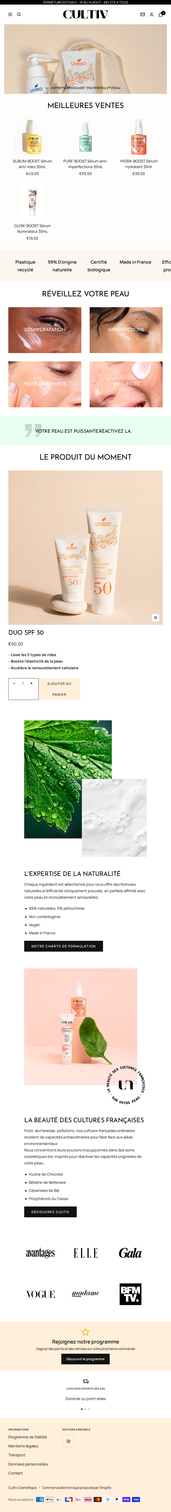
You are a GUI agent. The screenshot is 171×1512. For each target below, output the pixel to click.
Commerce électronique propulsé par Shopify (76, 1487)
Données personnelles (28, 1464)
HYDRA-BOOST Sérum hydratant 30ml (138, 163)
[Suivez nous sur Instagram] (68, 1441)
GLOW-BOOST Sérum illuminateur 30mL (32, 228)
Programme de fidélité (27, 1436)
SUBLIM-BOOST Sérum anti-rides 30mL (32, 163)
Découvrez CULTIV (50, 1212)
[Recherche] (19, 14)
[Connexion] (143, 14)
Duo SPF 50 (26, 633)
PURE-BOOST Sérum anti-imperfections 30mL (85, 163)
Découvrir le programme (85, 1359)
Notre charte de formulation (63, 946)
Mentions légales (23, 1445)
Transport (16, 1454)
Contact (15, 1473)
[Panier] (160, 14)
